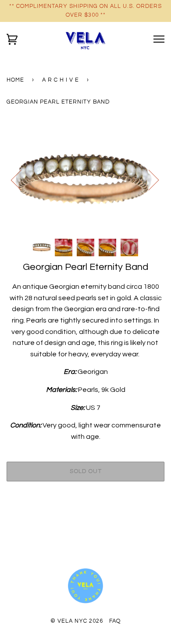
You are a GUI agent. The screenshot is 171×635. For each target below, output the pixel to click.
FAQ (115, 621)
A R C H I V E (60, 80)
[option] (85, 179)
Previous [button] (21, 179)
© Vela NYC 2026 (76, 621)
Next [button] (148, 179)
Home (15, 80)
